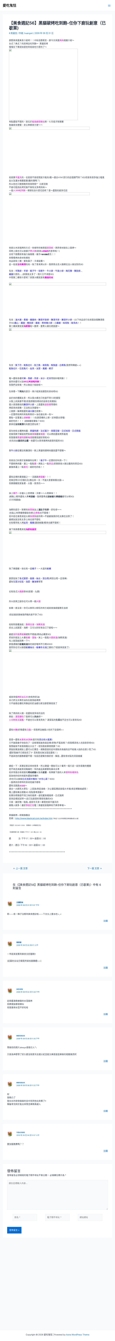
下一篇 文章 (94, 868)
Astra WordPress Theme (77, 1334)
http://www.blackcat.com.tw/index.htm (34, 818)
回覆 (106, 921)
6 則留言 (13, 33)
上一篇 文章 (20, 868)
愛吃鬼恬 (9, 5)
